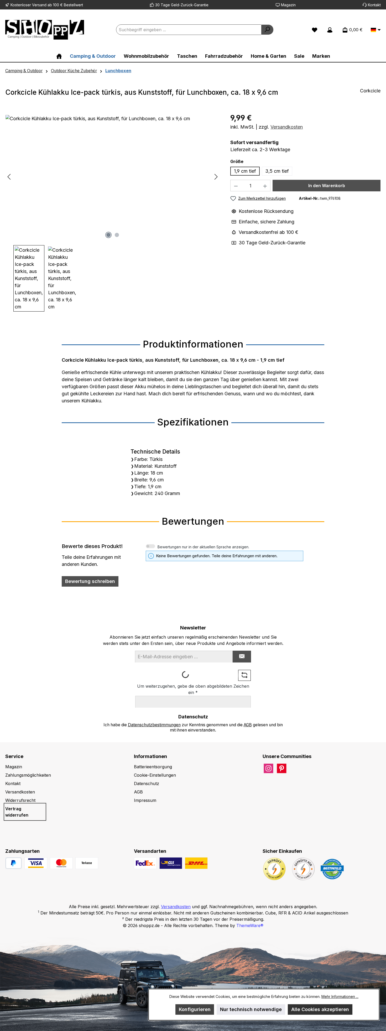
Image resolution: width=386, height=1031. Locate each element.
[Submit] (242, 656)
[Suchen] (267, 29)
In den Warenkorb (326, 185)
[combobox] (188, 29)
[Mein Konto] (330, 30)
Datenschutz (146, 783)
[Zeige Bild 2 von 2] (117, 235)
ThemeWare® (249, 925)
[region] (112, 213)
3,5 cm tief (277, 171)
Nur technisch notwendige (251, 1009)
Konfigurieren (195, 1009)
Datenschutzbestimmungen (154, 724)
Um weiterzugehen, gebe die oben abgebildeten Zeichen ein (193, 689)
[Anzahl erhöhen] (265, 185)
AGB (248, 724)
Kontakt (374, 5)
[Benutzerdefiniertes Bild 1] (35, 863)
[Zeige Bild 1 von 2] (108, 235)
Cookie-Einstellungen (155, 775)
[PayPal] (13, 863)
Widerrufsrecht (20, 800)
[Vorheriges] (9, 176)
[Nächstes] (216, 176)
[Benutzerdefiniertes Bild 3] (86, 863)
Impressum (145, 800)
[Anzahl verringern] (235, 185)
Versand (39, 5)
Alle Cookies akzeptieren (320, 1009)
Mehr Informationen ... (339, 996)
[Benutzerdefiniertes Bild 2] (61, 863)
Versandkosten (286, 127)
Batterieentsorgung (153, 766)
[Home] (59, 56)
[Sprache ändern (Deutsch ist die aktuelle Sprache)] (376, 30)
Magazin (288, 5)
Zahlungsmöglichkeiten (28, 775)
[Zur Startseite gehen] (44, 30)
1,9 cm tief (245, 171)
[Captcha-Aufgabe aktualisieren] (244, 675)
